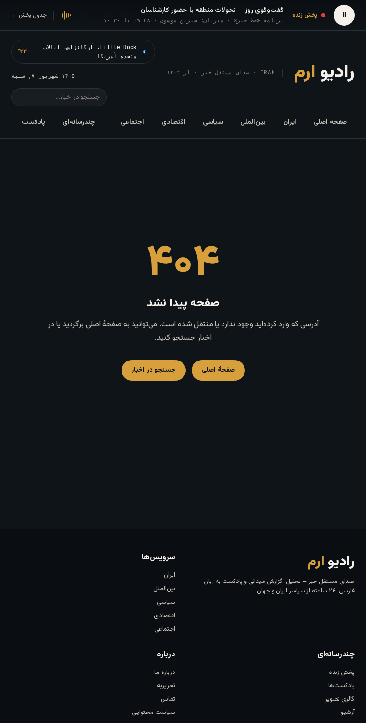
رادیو (324, 73)
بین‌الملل (253, 122)
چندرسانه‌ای (78, 122)
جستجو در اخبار (154, 370)
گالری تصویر (340, 699)
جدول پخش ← (29, 15)
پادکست (33, 122)
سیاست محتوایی (153, 712)
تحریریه (166, 686)
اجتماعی (132, 122)
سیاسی (213, 122)
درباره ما (164, 672)
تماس (168, 699)
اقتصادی (174, 122)
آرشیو (348, 712)
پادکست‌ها (341, 686)
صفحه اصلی (330, 122)
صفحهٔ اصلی (218, 370)
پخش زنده (342, 672)
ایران (289, 122)
